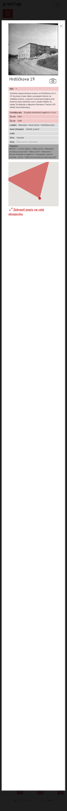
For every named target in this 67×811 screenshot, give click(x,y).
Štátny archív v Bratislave (27, 142)
